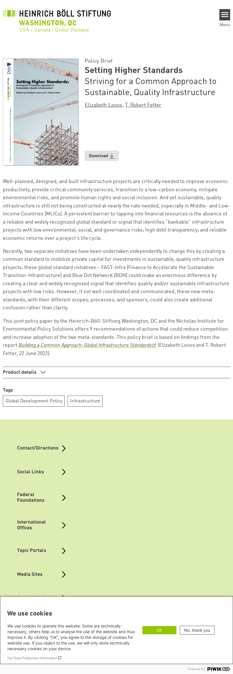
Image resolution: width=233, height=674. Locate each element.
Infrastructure (85, 401)
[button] (102, 156)
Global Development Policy (34, 401)
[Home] (57, 18)
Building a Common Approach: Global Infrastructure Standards (85, 345)
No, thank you (197, 630)
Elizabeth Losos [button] (103, 105)
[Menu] (224, 14)
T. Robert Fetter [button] (143, 105)
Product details (20, 372)
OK (159, 630)
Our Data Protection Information (32, 658)
